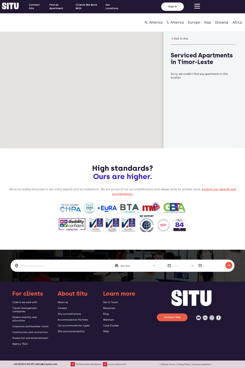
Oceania (221, 22)
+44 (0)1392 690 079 (23, 364)
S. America (175, 22)
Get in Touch (110, 302)
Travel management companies (24, 310)
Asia (207, 22)
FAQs (106, 331)
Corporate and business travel (30, 326)
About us (63, 302)
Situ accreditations (69, 314)
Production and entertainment (30, 338)
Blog (106, 314)
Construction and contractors (30, 332)
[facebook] (218, 317)
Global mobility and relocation (24, 319)
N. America (153, 22)
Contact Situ (34, 6)
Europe (194, 22)
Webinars (108, 319)
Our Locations (112, 6)
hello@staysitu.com (46, 364)
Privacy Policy (183, 364)
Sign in (172, 6)
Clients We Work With (86, 6)
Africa (237, 22)
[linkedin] (205, 317)
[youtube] (198, 317)
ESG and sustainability (71, 331)
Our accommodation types (74, 325)
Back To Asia (181, 38)
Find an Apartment (56, 6)
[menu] (197, 7)
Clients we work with (24, 302)
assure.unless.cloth (117, 364)
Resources (109, 308)
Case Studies (111, 325)
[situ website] (10, 7)
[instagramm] (211, 317)
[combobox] (60, 265)
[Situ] (192, 305)
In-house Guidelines (201, 364)
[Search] (228, 265)
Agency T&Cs (20, 344)
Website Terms (168, 364)
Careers (62, 308)
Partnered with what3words (88, 364)
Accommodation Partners (73, 319)
